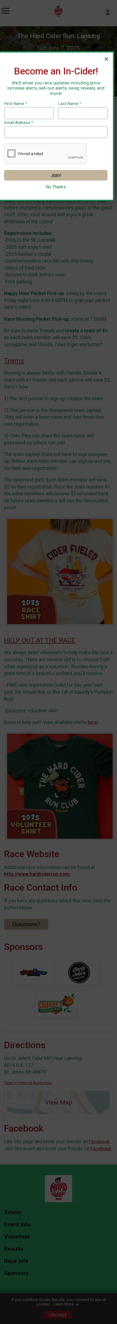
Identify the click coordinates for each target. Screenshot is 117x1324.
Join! (56, 175)
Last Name (69, 103)
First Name (15, 103)
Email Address (18, 122)
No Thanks (56, 186)
